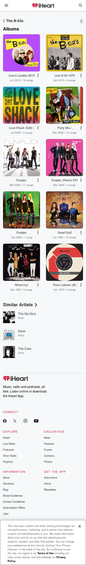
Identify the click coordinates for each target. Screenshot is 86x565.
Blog (5, 489)
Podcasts (8, 449)
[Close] (79, 526)
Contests (49, 455)
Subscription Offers (14, 507)
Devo (22, 331)
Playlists (8, 462)
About (6, 477)
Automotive (50, 477)
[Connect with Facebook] (5, 421)
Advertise (8, 483)
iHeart (6, 437)
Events (48, 449)
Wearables (50, 489)
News (47, 437)
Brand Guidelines (13, 495)
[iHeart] (43, 6)
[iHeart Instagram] (25, 421)
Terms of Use (45, 553)
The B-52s (14, 20)
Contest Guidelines (14, 501)
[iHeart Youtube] (36, 421)
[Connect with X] (14, 421)
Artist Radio (10, 455)
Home (47, 483)
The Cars (24, 348)
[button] (38, 75)
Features (49, 443)
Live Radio (9, 443)
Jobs (6, 513)
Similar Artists (18, 304)
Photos (48, 462)
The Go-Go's (27, 313)
